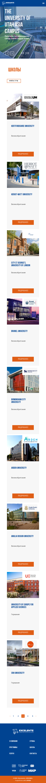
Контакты (33, 754)
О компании (13, 741)
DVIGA (29, 780)
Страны (32, 741)
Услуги (11, 754)
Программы (13, 747)
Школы (32, 747)
